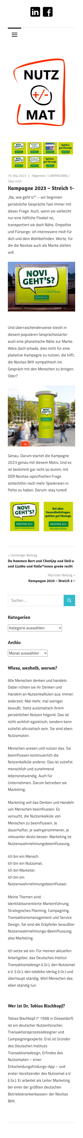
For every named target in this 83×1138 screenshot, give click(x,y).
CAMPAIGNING (58, 175)
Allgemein (38, 175)
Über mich (15, 181)
